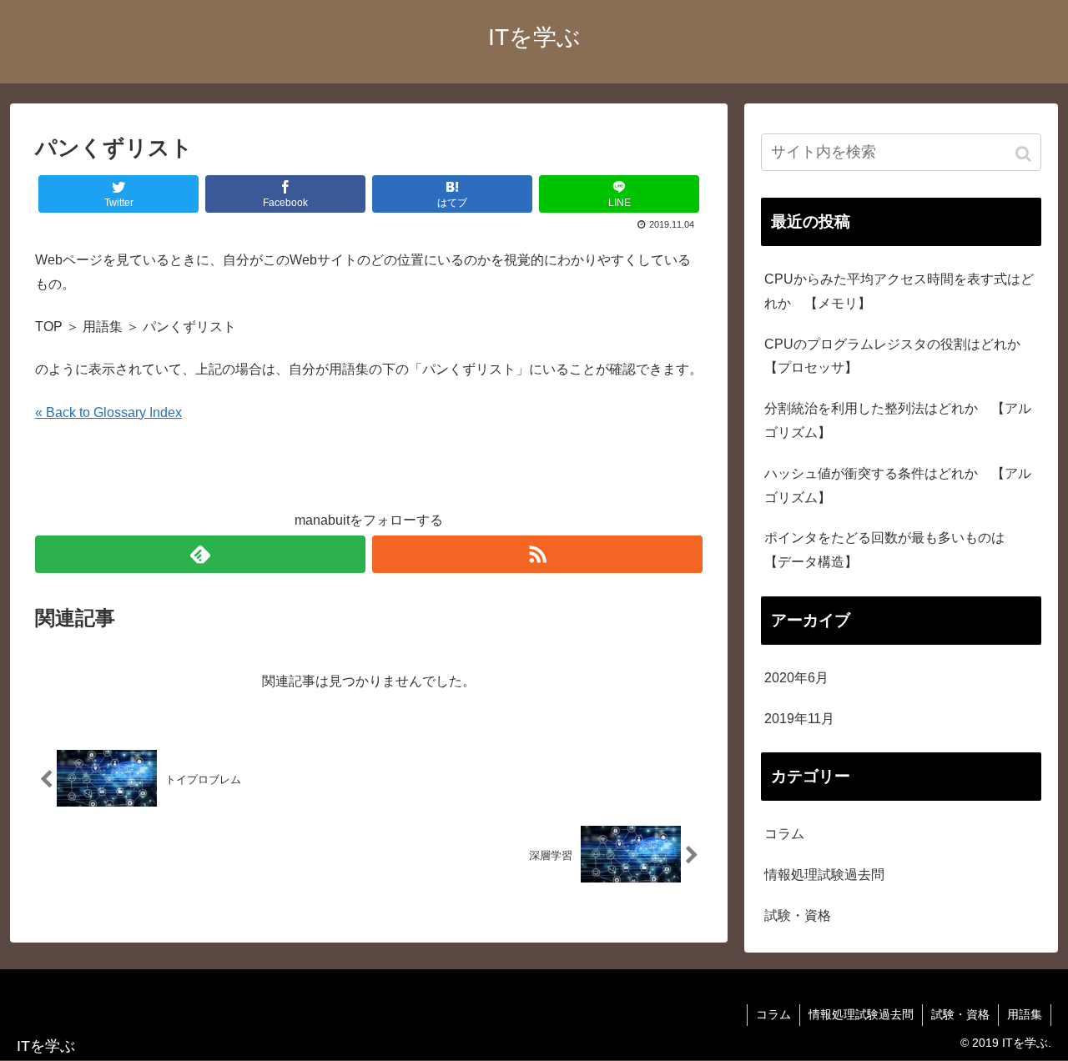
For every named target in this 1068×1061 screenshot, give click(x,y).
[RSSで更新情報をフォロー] (537, 554)
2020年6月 (796, 678)
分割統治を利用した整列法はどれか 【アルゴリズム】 (897, 420)
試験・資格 (797, 915)
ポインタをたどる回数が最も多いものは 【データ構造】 (891, 549)
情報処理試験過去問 (824, 874)
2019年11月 (799, 719)
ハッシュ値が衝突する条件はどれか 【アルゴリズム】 (897, 485)
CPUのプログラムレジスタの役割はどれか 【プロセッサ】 (899, 356)
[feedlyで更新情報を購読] (200, 554)
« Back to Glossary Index (108, 412)
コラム (784, 834)
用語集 (1024, 1014)
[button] (1025, 153)
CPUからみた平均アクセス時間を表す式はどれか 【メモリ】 (899, 291)
